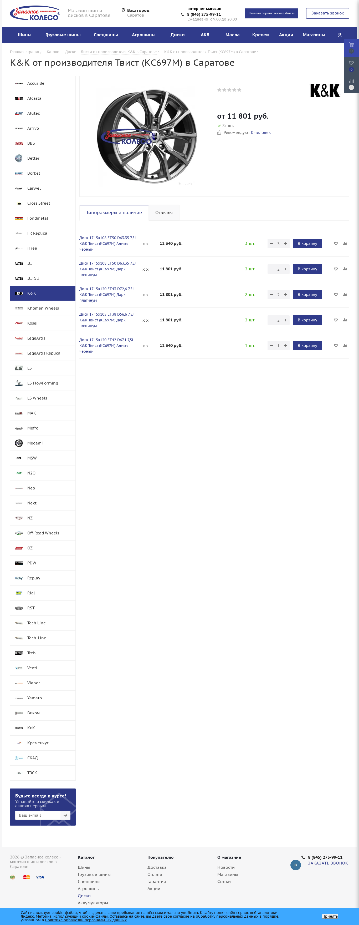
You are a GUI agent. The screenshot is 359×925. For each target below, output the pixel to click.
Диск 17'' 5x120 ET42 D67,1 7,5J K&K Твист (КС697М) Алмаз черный (106, 345)
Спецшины (89, 881)
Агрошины (89, 888)
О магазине (229, 857)
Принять (330, 916)
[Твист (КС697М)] (146, 136)
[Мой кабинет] (339, 35)
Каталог (86, 857)
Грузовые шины (94, 874)
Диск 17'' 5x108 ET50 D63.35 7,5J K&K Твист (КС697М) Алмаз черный (107, 243)
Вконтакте (295, 865)
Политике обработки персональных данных (86, 920)
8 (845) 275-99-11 (204, 14)
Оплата (154, 874)
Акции (153, 888)
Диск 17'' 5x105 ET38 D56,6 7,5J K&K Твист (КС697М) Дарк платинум (106, 320)
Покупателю (160, 857)
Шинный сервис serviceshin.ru (271, 13)
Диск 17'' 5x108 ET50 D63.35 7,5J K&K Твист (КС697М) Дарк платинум (107, 269)
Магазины (227, 874)
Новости (226, 867)
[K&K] (325, 90)
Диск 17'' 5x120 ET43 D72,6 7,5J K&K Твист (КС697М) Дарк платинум (106, 294)
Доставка (157, 867)
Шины (84, 867)
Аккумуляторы (93, 902)
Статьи (224, 881)
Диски (84, 895)
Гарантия (156, 881)
